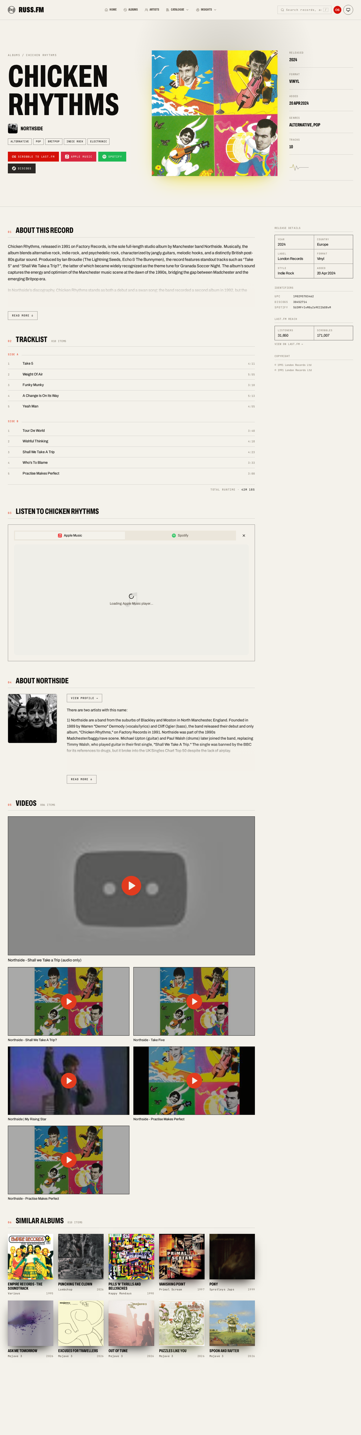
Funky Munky (33, 385)
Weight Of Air (33, 374)
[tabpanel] (131, 599)
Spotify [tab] (183, 535)
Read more (22, 315)
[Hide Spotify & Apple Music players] (244, 535)
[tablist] (125, 535)
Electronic (98, 141)
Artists (154, 9)
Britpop (54, 141)
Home (113, 9)
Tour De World (34, 431)
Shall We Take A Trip (39, 452)
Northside (32, 128)
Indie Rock (75, 141)
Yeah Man (30, 406)
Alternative (20, 141)
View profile (84, 698)
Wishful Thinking (35, 441)
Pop (38, 141)
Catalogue (177, 9)
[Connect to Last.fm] (337, 10)
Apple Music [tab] (73, 535)
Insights (206, 9)
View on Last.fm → (289, 344)
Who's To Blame (35, 462)
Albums (133, 9)
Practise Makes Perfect (41, 473)
